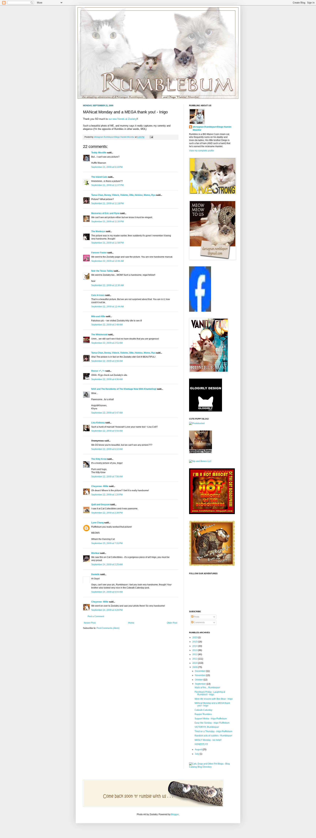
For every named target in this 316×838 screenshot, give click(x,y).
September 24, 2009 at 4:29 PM (107, 610)
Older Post (172, 623)
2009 (195, 667)
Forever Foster (99, 252)
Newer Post (89, 623)
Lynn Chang (97, 522)
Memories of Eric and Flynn (105, 213)
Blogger (175, 814)
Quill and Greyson (100, 504)
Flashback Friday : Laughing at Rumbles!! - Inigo (210, 693)
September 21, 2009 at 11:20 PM (107, 221)
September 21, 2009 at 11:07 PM (107, 185)
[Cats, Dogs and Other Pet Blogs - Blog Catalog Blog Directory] (211, 767)
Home (131, 623)
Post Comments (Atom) (108, 628)
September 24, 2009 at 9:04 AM (107, 592)
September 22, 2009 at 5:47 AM (107, 413)
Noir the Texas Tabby (102, 271)
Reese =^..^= (98, 371)
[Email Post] (151, 137)
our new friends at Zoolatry (122, 119)
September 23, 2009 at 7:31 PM (107, 543)
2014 (195, 646)
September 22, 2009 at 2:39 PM (107, 513)
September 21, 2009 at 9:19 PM (107, 167)
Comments (199, 622)
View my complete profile (201, 150)
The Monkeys (98, 231)
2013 (195, 650)
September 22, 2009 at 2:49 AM (107, 324)
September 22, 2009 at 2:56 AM (107, 361)
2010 (195, 663)
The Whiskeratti (99, 334)
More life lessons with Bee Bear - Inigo (214, 699)
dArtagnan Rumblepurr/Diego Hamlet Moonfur (212, 128)
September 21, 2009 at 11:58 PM (107, 242)
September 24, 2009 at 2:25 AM (107, 564)
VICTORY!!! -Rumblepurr (207, 727)
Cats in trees (98, 295)
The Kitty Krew (99, 459)
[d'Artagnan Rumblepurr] (200, 311)
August (198, 749)
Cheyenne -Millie (99, 486)
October (199, 679)
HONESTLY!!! (201, 744)
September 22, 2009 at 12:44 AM (107, 306)
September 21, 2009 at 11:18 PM (107, 203)
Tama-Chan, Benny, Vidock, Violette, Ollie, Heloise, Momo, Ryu (123, 195)
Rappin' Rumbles (203, 714)
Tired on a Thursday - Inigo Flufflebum (213, 731)
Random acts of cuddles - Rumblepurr (213, 735)
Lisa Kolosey (98, 422)
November (200, 675)
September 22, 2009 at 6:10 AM (107, 449)
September (200, 684)
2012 (195, 654)
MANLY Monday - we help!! (208, 740)
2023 (195, 637)
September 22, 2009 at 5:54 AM (107, 431)
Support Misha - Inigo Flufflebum (211, 718)
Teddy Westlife (98, 152)
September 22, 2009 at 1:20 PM (107, 494)
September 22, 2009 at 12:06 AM (107, 261)
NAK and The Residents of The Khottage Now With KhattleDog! (123, 389)
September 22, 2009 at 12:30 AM (107, 285)
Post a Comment (96, 616)
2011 (195, 659)
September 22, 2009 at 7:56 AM (107, 476)
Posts (196, 617)
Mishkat (95, 553)
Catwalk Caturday (203, 710)
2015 (195, 641)
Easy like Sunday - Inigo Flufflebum (212, 723)
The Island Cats (99, 177)
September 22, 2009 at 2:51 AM (107, 343)
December (200, 671)
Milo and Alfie (98, 316)
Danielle (95, 574)
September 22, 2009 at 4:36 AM (107, 379)
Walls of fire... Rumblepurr (207, 687)
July (197, 754)
